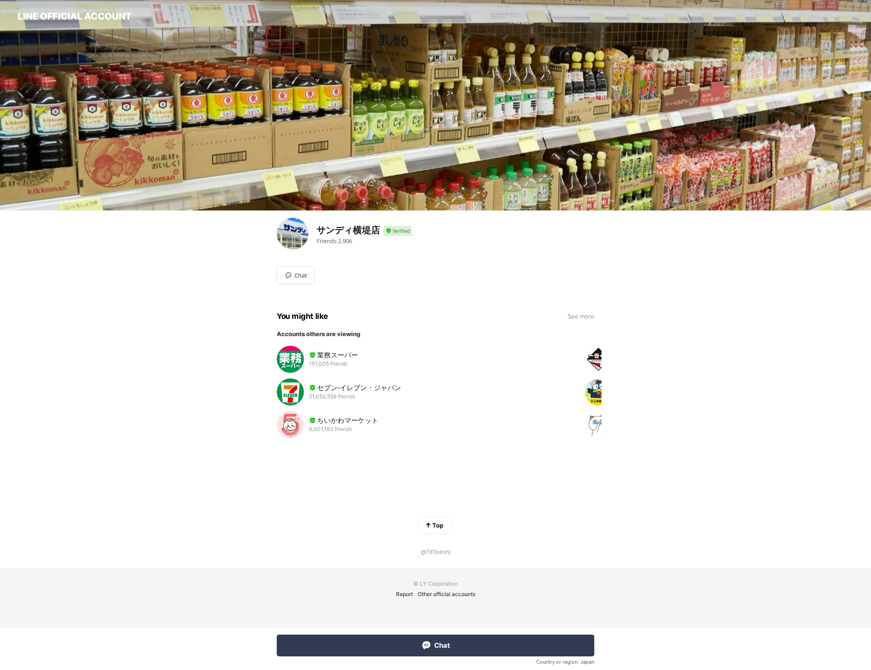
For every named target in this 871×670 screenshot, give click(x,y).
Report (404, 594)
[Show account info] (398, 231)
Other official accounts (446, 594)
